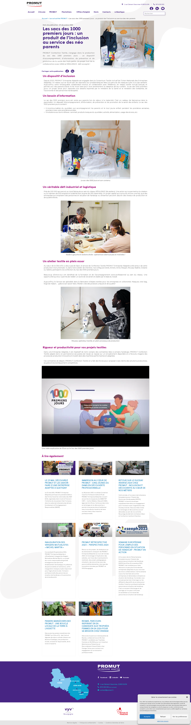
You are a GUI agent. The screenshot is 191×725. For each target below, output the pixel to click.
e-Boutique (119, 12)
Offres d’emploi (83, 12)
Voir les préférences (180, 716)
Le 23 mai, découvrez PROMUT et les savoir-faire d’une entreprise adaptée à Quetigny (57, 484)
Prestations (67, 12)
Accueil (31, 12)
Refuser (163, 716)
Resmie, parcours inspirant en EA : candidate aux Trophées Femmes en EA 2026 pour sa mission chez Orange (95, 625)
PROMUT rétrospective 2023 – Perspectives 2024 (95, 543)
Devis (96, 12)
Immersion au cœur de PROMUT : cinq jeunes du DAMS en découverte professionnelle (95, 484)
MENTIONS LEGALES (162, 721)
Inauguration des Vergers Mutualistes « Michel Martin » (56, 544)
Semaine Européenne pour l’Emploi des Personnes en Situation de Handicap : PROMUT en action (132, 547)
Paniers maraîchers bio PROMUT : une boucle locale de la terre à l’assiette (58, 624)
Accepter (147, 716)
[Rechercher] (163, 13)
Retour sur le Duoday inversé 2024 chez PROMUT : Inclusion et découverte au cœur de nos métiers (132, 485)
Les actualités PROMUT (58, 18)
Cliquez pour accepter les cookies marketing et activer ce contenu (95, 406)
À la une (41, 12)
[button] (187, 697)
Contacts (106, 12)
